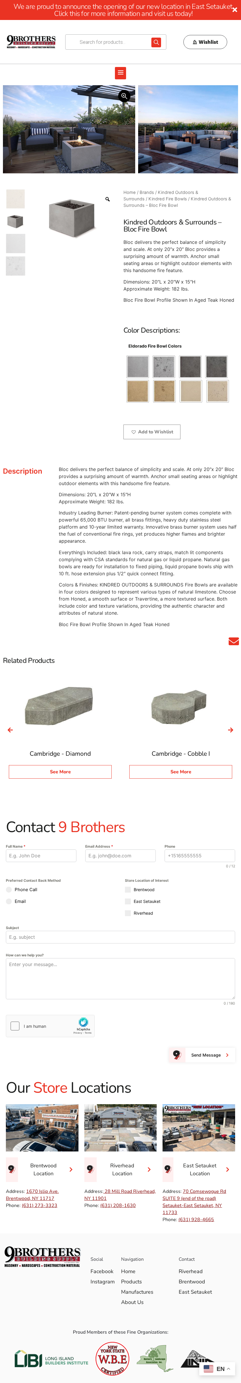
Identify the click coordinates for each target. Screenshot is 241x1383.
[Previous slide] (10, 730)
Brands (147, 192)
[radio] (138, 367)
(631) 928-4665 (196, 1219)
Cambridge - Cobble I (181, 754)
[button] (120, 73)
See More (60, 772)
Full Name (16, 846)
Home (129, 192)
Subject (12, 928)
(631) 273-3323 (39, 1205)
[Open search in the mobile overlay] (115, 42)
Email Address (99, 846)
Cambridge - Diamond (60, 754)
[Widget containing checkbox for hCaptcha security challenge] (50, 1026)
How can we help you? (25, 955)
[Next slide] (230, 730)
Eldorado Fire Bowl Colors (155, 346)
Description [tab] (22, 471)
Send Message (206, 1054)
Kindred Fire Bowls (167, 199)
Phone (170, 846)
